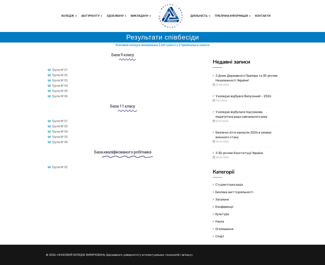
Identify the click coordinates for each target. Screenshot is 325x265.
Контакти (262, 15)
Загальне (222, 199)
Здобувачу (115, 15)
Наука (219, 221)
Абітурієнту (90, 15)
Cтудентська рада (229, 184)
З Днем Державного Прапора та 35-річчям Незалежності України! (246, 78)
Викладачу (139, 15)
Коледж (67, 15)
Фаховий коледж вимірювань (136, 45)
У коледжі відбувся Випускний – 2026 (243, 96)
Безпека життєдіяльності (234, 192)
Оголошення (224, 229)
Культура (222, 214)
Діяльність (199, 15)
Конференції (224, 207)
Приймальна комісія (195, 45)
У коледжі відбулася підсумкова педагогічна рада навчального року (241, 114)
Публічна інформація (231, 15)
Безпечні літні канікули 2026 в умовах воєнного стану (244, 135)
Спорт (219, 236)
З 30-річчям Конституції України (239, 153)
